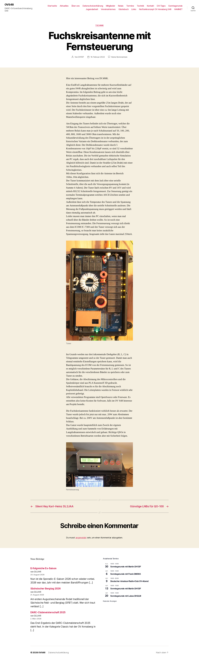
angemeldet (81, 537)
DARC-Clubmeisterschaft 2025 (48, 612)
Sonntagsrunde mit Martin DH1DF (125, 566)
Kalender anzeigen (110, 601)
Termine (130, 6)
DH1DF (81, 57)
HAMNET (178, 9)
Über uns (75, 6)
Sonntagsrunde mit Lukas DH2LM (125, 595)
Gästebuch (124, 9)
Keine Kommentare (119, 57)
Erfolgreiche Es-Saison (43, 568)
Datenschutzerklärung (93, 6)
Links (133, 9)
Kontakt (150, 6)
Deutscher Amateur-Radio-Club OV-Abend (129, 581)
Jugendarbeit (92, 9)
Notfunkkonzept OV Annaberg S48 (155, 9)
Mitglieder (110, 6)
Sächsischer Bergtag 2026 (45, 588)
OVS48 (9, 4)
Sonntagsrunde (175, 6)
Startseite (52, 6)
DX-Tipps (161, 6)
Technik (140, 6)
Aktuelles (64, 6)
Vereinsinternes (108, 9)
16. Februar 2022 (98, 57)
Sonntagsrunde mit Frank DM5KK (125, 573)
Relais (120, 6)
